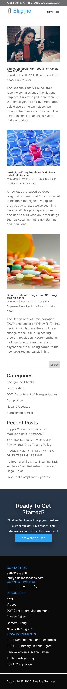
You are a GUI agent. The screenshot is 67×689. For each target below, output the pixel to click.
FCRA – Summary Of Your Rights (29, 646)
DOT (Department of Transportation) (32, 394)
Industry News (22, 79)
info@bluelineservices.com (25, 578)
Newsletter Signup (19, 629)
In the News (37, 306)
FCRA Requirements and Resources (31, 640)
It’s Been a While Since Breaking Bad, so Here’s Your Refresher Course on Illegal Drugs (32, 466)
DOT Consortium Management (28, 610)
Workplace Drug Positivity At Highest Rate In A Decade (31, 174)
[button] (50, 13)
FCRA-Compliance (19, 664)
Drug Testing (43, 75)
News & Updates (18, 406)
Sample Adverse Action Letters (28, 652)
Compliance (15, 400)
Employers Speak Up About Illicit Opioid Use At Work (33, 70)
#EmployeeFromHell (20, 412)
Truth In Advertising (20, 658)
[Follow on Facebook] (12, 586)
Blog (10, 598)
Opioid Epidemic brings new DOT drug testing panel (32, 296)
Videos (11, 604)
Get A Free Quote (33, 538)
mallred (14, 75)
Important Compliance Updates (28, 477)
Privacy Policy (16, 616)
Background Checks (20, 382)
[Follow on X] (35, 586)
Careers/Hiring (17, 623)
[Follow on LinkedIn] (23, 586)
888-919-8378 (17, 573)
